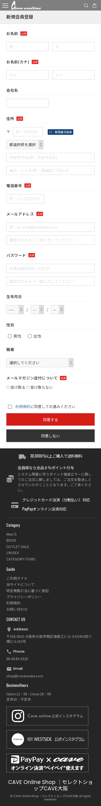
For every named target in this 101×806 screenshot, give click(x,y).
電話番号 (14, 185)
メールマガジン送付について (32, 378)
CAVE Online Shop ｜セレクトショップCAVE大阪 (50, 785)
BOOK (11, 540)
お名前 (12, 33)
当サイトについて (20, 584)
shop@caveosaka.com (24, 675)
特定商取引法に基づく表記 (27, 590)
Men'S (11, 534)
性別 (10, 325)
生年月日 (14, 296)
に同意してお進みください (45, 406)
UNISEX (12, 552)
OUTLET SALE (17, 546)
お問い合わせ (16, 609)
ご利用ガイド (16, 578)
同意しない (50, 436)
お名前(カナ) (17, 61)
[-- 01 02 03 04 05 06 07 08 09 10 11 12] (37, 309)
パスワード (16, 255)
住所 (10, 118)
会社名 (12, 90)
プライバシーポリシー (24, 596)
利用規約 (22, 406)
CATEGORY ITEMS (20, 558)
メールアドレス (20, 214)
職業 (10, 349)
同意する (50, 419)
